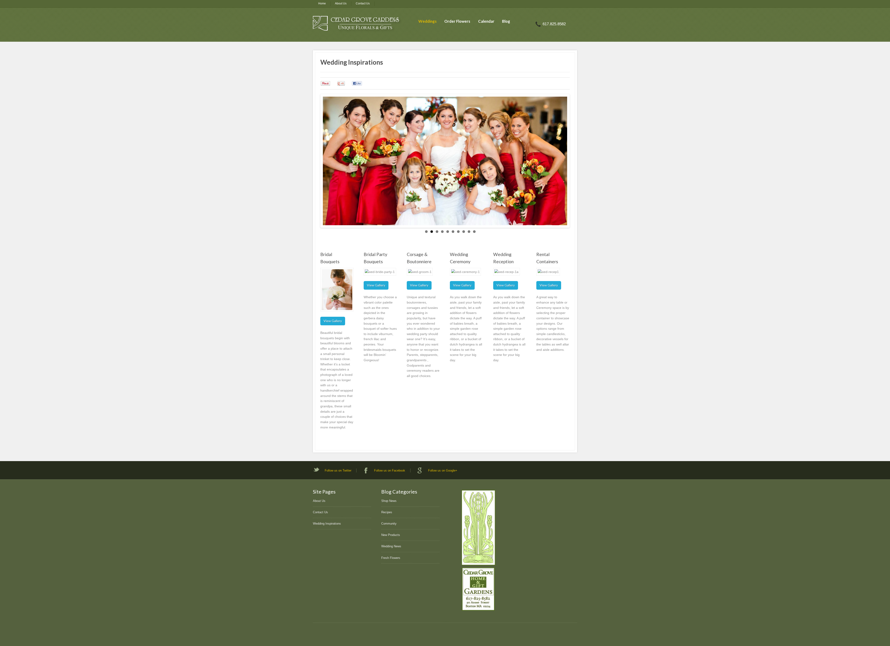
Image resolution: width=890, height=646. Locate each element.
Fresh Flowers (390, 558)
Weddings (427, 21)
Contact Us (363, 3)
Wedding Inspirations (327, 523)
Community (389, 523)
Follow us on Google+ (442, 470)
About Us (340, 3)
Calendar (486, 21)
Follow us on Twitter (338, 470)
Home (322, 3)
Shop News (389, 501)
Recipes (386, 512)
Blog (506, 21)
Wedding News (391, 546)
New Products (390, 535)
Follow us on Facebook (389, 470)
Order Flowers (457, 21)
